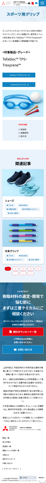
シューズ (9, 200)
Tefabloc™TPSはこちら (18, 75)
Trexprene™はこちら (18, 84)
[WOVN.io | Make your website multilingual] (41, 477)
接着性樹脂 (12, 209)
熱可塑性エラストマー (31, 209)
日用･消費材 (14, 213)
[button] (42, 3)
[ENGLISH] (29, 2)
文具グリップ (12, 251)
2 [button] (15, 269)
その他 (11, 205)
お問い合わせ (36, 3)
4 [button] (30, 269)
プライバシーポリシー (11, 468)
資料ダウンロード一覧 (32, 3)
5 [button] (38, 269)
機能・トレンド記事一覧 (10, 450)
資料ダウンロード (8, 459)
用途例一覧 (6, 446)
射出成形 (24, 205)
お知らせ (5, 454)
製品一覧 (5, 437)
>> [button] (31, 273)
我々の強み (6, 442)
